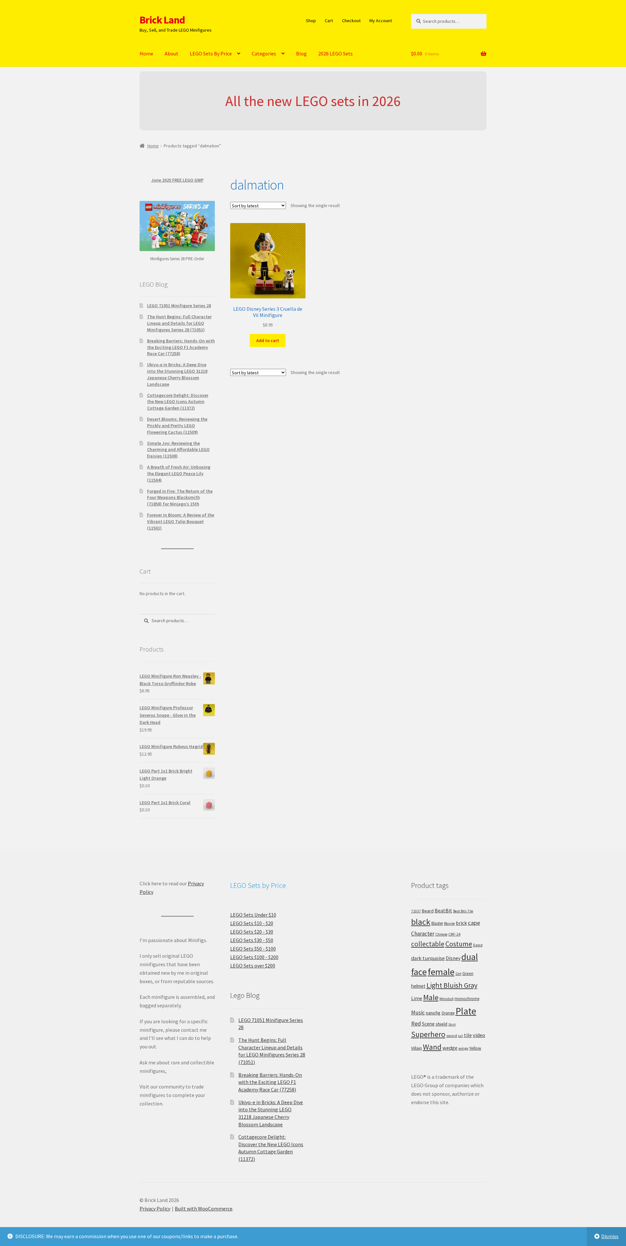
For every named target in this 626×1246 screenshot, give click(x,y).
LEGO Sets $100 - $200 (254, 957)
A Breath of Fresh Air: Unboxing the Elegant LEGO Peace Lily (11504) (178, 473)
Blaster (437, 923)
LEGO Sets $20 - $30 (251, 931)
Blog (301, 53)
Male (431, 997)
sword (451, 1035)
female (441, 972)
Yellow (475, 1048)
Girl (458, 973)
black (420, 921)
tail (460, 1036)
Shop (311, 20)
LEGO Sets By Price (211, 53)
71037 (416, 911)
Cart (329, 20)
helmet (418, 986)
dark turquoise (428, 958)
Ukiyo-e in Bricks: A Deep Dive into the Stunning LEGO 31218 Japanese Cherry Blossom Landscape (177, 374)
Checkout (351, 20)
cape (474, 922)
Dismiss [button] (610, 1236)
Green (467, 973)
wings (463, 1048)
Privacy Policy (155, 1208)
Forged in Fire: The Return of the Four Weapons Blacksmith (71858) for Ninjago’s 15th (180, 497)
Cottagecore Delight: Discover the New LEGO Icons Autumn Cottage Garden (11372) (177, 401)
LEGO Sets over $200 (252, 965)
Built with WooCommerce (203, 1208)
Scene (428, 1024)
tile (468, 1035)
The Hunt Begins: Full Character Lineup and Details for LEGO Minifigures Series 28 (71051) (179, 323)
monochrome (467, 998)
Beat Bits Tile (463, 911)
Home (146, 53)
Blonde (449, 923)
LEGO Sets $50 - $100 (253, 948)
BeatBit (443, 910)
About (171, 53)
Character (422, 933)
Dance (478, 945)
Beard (428, 911)
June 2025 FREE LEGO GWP (177, 180)
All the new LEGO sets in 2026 (313, 101)
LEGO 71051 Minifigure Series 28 (179, 305)
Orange (448, 1013)
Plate (465, 1011)
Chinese (441, 934)
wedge (449, 1047)
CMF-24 (454, 934)
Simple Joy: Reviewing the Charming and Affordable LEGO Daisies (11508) (178, 449)
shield (441, 1024)
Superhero (428, 1034)
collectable (427, 943)
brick (461, 923)
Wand (432, 1047)
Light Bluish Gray (451, 985)
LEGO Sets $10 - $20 (251, 923)
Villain (416, 1048)
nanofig (433, 1013)
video (479, 1035)
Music (418, 1012)
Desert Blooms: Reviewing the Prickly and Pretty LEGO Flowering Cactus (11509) (177, 425)
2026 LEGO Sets (335, 53)
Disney (453, 958)
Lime (416, 998)
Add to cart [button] (267, 340)
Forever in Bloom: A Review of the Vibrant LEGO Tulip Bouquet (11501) (180, 521)
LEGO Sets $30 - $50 (251, 940)
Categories (264, 53)
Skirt (452, 1024)
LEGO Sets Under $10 (253, 914)
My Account (380, 20)
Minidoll (447, 998)
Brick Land (162, 19)
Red (416, 1023)
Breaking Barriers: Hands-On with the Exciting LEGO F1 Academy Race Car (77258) (181, 347)
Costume (458, 943)
